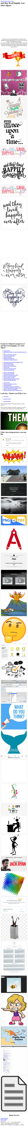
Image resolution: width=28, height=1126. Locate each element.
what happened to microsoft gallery (11, 378)
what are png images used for (10, 384)
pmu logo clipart (7, 399)
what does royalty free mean (9, 366)
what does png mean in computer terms (12, 387)
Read (2, 411)
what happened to (7, 385)
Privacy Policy (4, 1119)
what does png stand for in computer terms (13, 362)
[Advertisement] (14, 23)
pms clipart (5, 396)
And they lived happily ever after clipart (9, 67)
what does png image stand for (10, 359)
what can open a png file (9, 377)
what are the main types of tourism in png (12, 390)
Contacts (5, 1)
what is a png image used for (9, 354)
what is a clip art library (8, 364)
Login (12, 1)
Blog (2, 1)
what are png (6, 367)
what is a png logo (7, 357)
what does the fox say (8, 363)
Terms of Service (4, 1118)
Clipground (7, 1121)
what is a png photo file (8, 370)
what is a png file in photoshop (10, 389)
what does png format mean (9, 368)
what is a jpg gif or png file (9, 376)
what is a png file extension (9, 380)
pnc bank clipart (7, 401)
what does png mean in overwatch (11, 386)
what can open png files (8, 373)
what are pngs (6, 382)
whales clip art (6, 350)
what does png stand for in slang (10, 375)
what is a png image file (8, 372)
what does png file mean (9, 355)
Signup (9, 1)
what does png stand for (8, 358)
